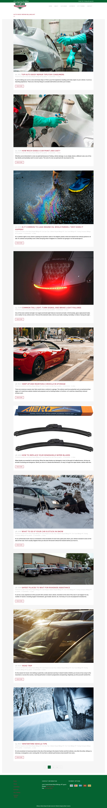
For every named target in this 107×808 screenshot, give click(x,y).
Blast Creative (67, 806)
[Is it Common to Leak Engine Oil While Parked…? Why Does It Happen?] (53, 197)
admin (45, 76)
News (15, 797)
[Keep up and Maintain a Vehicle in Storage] (53, 354)
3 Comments (51, 153)
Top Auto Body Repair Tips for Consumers (42, 74)
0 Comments (51, 76)
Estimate (16, 789)
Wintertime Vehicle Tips (34, 744)
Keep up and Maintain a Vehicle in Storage (43, 384)
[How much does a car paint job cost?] (53, 121)
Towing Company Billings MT (84, 589)
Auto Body (16, 786)
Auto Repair (45, 386)
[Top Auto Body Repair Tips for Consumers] (53, 45)
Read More (19, 86)
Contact (15, 795)
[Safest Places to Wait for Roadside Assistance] (53, 569)
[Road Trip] (53, 636)
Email (80, 1)
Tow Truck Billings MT (70, 231)
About (15, 784)
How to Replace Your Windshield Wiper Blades (46, 455)
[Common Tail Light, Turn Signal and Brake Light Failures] (53, 278)
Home (15, 781)
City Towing (16, 792)
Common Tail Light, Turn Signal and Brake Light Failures (51, 308)
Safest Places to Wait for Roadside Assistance (46, 588)
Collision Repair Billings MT (57, 231)
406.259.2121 (90, 1)
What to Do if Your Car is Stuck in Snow (42, 531)
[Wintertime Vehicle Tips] (53, 714)
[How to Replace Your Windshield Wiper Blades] (53, 429)
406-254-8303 (48, 788)
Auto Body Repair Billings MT (34, 76)
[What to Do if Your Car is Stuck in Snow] (53, 502)
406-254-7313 (50, 786)
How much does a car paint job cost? (41, 151)
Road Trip (27, 666)
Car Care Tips (45, 231)
